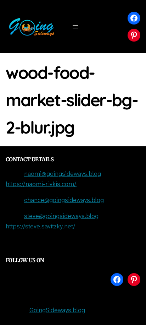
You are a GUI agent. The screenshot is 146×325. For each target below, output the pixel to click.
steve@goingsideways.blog (61, 216)
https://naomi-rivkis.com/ (41, 184)
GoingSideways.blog (57, 310)
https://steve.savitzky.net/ (40, 226)
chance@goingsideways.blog (64, 200)
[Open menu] (75, 26)
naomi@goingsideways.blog (62, 174)
